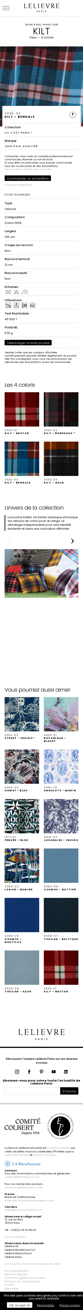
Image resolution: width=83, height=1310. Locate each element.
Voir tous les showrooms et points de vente (32, 1264)
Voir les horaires (15, 1237)
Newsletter (11, 1288)
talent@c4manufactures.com (24, 1210)
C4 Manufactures (58, 1148)
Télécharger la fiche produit (28, 343)
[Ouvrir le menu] (11, 8)
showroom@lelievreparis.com (24, 1187)
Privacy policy (69, 1305)
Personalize (45, 1305)
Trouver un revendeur (18, 185)
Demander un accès (37, 169)
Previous (10, 541)
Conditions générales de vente (25, 1278)
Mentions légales (16, 1274)
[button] (22, 413)
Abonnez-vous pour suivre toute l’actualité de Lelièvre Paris (41, 1082)
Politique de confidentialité (22, 1281)
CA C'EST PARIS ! (18, 132)
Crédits (9, 1285)
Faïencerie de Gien (17, 1155)
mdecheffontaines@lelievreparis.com (29, 1200)
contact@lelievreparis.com (22, 1177)
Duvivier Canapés (44, 1155)
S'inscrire (69, 1091)
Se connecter (13, 169)
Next (72, 541)
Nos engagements (17, 1270)
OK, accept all (19, 1305)
